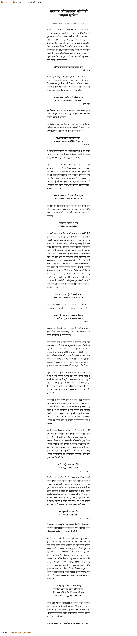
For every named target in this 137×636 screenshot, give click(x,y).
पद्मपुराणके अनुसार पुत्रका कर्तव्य (20, 632)
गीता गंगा (4, 2)
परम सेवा (12, 2)
